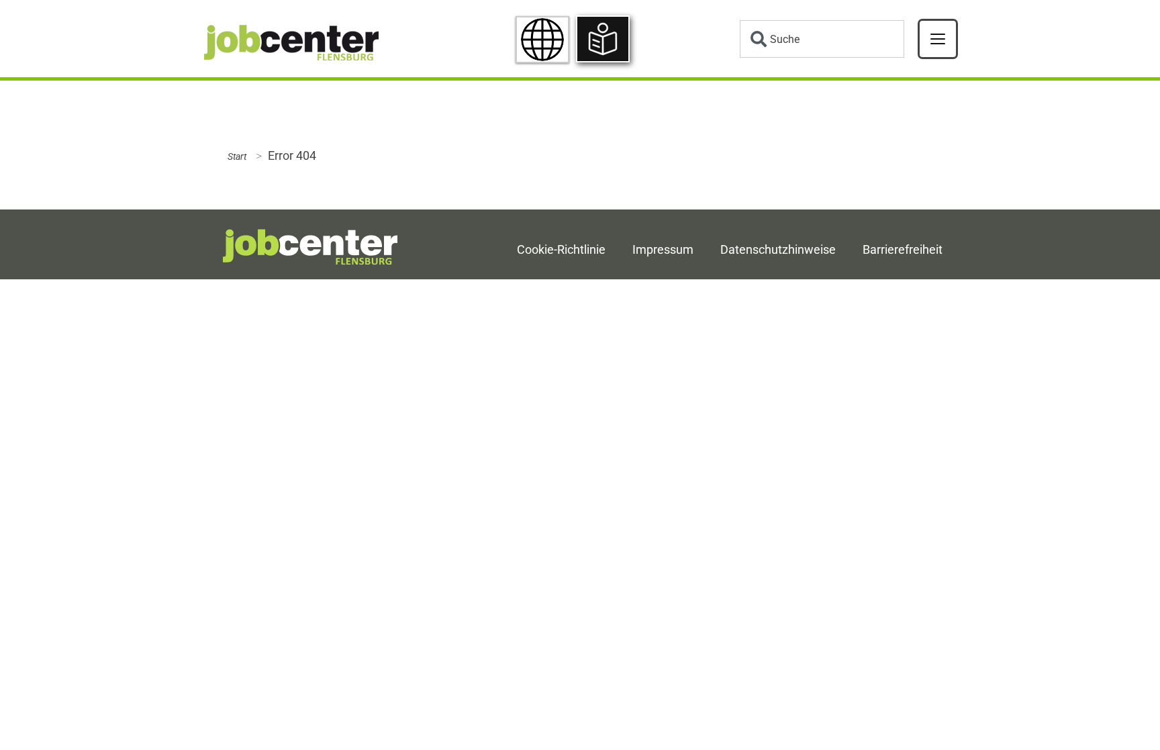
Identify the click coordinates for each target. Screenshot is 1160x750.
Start (237, 156)
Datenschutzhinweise (778, 249)
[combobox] (822, 39)
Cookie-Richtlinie (561, 249)
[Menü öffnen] (938, 39)
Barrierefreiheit (902, 249)
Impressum (662, 249)
